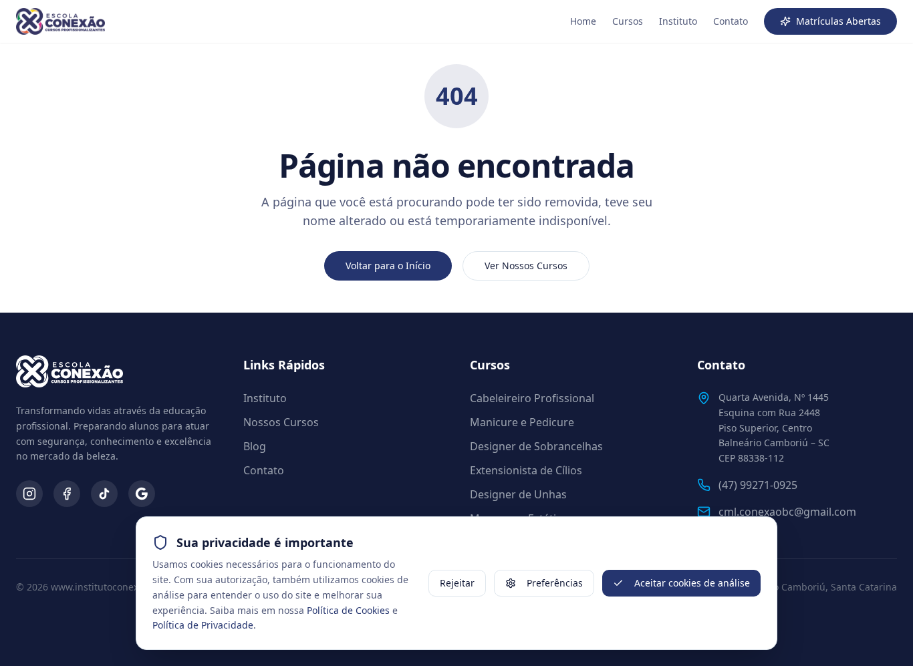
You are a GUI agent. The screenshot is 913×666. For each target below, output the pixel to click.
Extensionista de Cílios (526, 470)
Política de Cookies (348, 610)
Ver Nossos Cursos (526, 265)
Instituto (678, 21)
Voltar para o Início (388, 265)
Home (583, 21)
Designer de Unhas (518, 494)
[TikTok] (104, 493)
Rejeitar (457, 582)
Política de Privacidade (202, 625)
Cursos (627, 21)
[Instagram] (29, 493)
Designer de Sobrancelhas (536, 446)
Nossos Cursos (281, 422)
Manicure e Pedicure (522, 422)
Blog (254, 446)
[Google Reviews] (141, 493)
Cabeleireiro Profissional (532, 398)
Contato (730, 21)
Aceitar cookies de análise (692, 582)
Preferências (555, 582)
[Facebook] (66, 493)
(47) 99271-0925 (758, 485)
